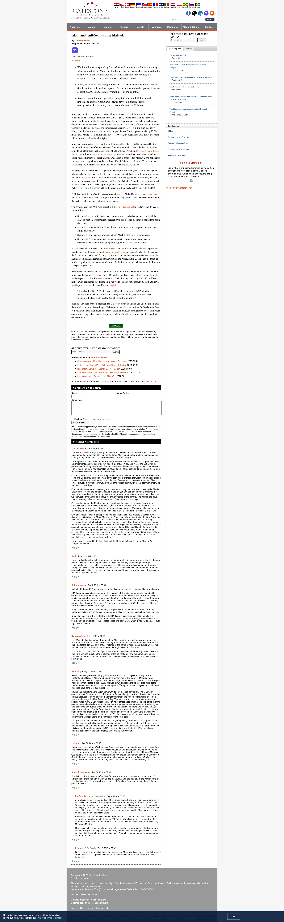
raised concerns (125, 206)
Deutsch (132, 7)
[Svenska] (197, 5)
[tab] (175, 48)
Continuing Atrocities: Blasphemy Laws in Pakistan (101, 361)
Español (149, 7)
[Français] (155, 5)
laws (84, 177)
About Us (75, 27)
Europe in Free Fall (178, 55)
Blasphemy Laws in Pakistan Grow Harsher (98, 368)
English (144, 7)
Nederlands (173, 7)
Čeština (122, 7)
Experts (108, 27)
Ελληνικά (139, 7)
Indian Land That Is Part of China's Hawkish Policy (101, 364)
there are (128, 307)
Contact (209, 27)
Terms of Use (77, 907)
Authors (124, 27)
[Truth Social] (75, 53)
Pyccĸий (192, 7)
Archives (157, 27)
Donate (140, 27)
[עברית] (161, 5)
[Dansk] (127, 5)
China (170, 130)
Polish (77, 61)
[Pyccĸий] (191, 5)
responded (153, 194)
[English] (144, 5)
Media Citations (191, 27)
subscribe (106, 381)
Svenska (197, 7)
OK (233, 916)
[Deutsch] (132, 5)
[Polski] (179, 5)
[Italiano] (166, 5)
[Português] (185, 5)
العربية (116, 7)
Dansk (127, 7)
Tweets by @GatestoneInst (179, 187)
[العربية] (116, 5)
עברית (161, 7)
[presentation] (175, 49)
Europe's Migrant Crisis (178, 143)
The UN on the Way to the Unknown (184, 86)
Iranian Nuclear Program (178, 137)
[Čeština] (122, 5)
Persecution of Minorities (178, 149)
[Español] (149, 5)
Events (91, 27)
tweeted (97, 274)
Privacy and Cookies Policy (49, 917)
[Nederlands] (173, 5)
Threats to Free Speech (177, 155)
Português (185, 7)
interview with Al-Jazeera (114, 252)
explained (114, 285)
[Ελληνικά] (138, 5)
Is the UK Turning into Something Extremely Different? (103, 372)
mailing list (151, 381)
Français (155, 7)
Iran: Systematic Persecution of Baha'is (96, 376)
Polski (179, 7)
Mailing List (173, 27)
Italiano (166, 7)
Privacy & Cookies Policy (98, 907)
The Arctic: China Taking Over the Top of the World (191, 77)
